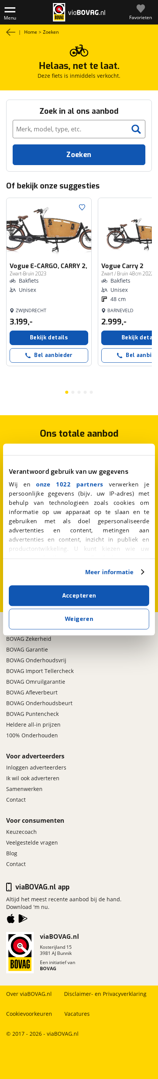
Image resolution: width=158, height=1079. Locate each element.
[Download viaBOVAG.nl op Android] (23, 920)
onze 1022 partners (69, 484)
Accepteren (79, 595)
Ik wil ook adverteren (32, 778)
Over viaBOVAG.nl (29, 993)
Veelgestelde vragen (32, 842)
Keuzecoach (21, 831)
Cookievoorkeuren (29, 1013)
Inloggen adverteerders (36, 767)
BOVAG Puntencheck (32, 713)
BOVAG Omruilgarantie (35, 681)
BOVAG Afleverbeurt (32, 692)
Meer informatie (109, 572)
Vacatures (77, 1013)
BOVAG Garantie (27, 649)
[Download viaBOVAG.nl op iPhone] (10, 920)
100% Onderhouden (32, 735)
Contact (16, 799)
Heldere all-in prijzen (33, 724)
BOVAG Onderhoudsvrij (36, 660)
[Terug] (10, 32)
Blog (11, 853)
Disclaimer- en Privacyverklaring (105, 993)
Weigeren (79, 619)
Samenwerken (24, 788)
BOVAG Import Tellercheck (40, 671)
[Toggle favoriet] (82, 207)
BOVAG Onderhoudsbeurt (39, 703)
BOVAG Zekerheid (28, 638)
